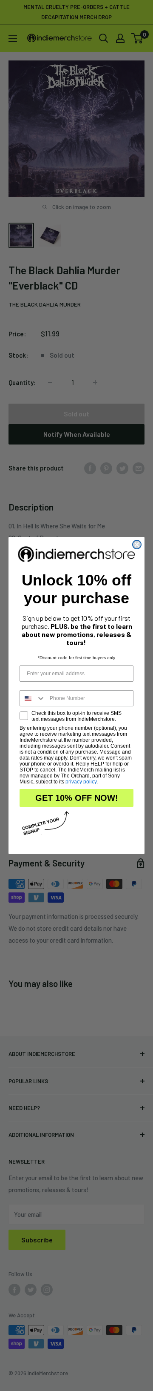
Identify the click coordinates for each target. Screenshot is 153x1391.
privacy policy (80, 782)
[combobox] (32, 698)
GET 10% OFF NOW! (76, 798)
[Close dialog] (137, 544)
